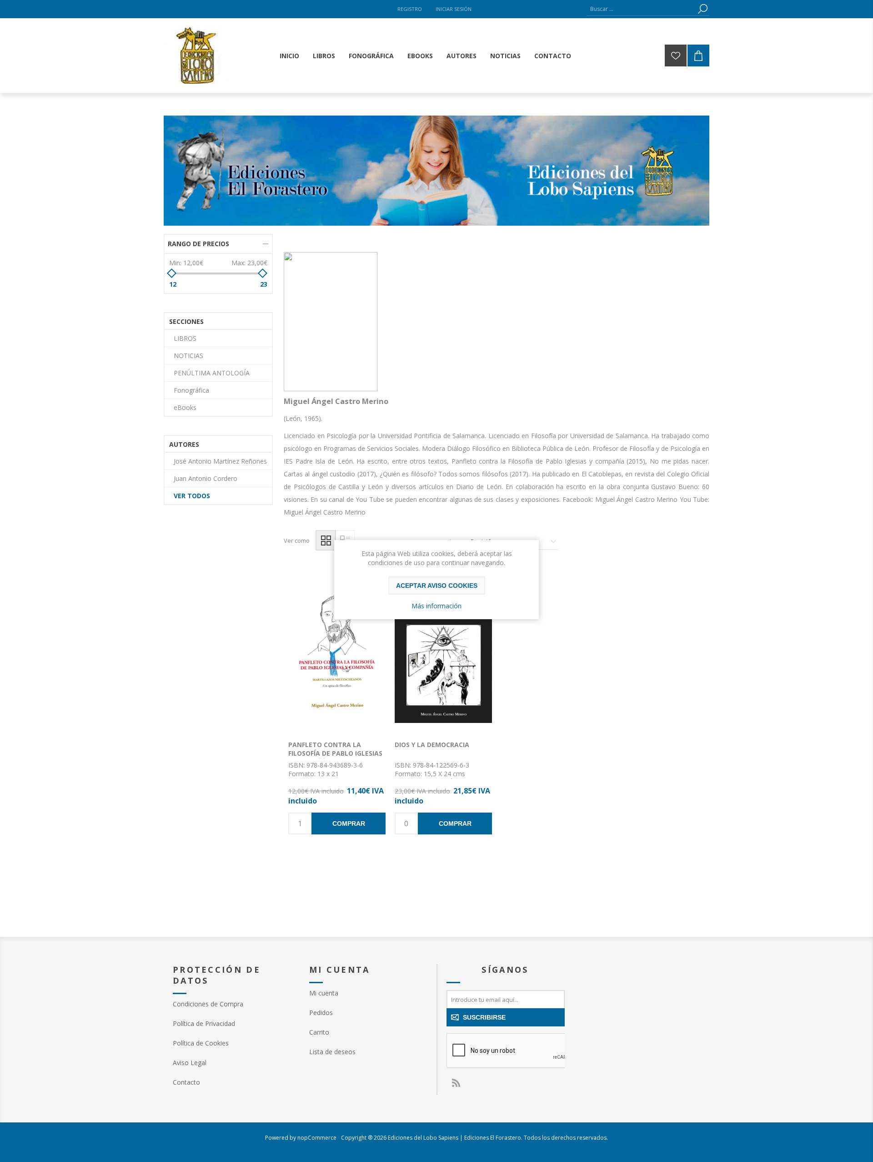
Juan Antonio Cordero (205, 478)
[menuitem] (232, 1004)
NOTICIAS (188, 355)
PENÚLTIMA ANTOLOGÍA (212, 373)
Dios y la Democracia (432, 744)
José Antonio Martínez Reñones (220, 461)
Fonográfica (191, 390)
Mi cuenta (323, 993)
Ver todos (192, 495)
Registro (409, 8)
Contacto (186, 1082)
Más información (436, 605)
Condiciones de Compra (208, 1004)
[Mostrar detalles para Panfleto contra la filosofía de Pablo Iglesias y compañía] (337, 651)
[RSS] (456, 1083)
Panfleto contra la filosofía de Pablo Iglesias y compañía (335, 753)
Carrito (319, 1032)
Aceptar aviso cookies (436, 585)
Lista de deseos (350, 660)
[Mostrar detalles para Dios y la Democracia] (443, 651)
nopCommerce (316, 1138)
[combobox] (641, 8)
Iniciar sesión (454, 8)
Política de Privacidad (204, 1023)
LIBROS (185, 338)
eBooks (185, 407)
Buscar (702, 8)
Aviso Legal (189, 1062)
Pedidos (321, 1012)
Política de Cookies (201, 1043)
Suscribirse (484, 1017)
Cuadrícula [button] (326, 540)
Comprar (348, 823)
